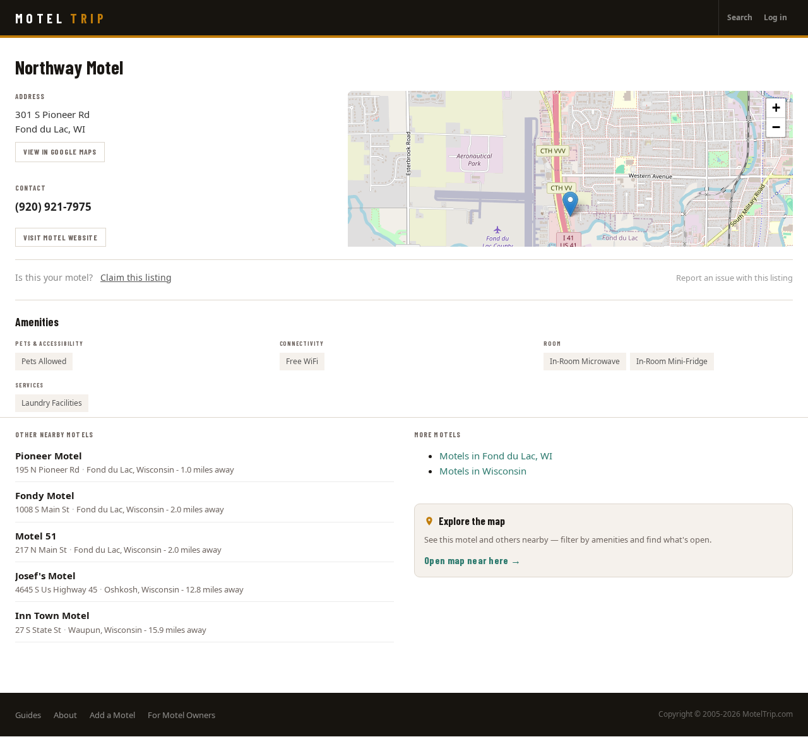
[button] (570, 204)
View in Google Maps (60, 151)
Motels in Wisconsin (482, 470)
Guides (28, 715)
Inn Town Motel (52, 615)
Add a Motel (112, 715)
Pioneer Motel (48, 455)
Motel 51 (36, 535)
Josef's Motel (45, 575)
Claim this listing (136, 277)
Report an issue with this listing (734, 277)
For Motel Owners (181, 715)
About (65, 715)
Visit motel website (60, 237)
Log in (775, 17)
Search (739, 17)
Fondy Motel (44, 495)
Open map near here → (472, 560)
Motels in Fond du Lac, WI (495, 455)
